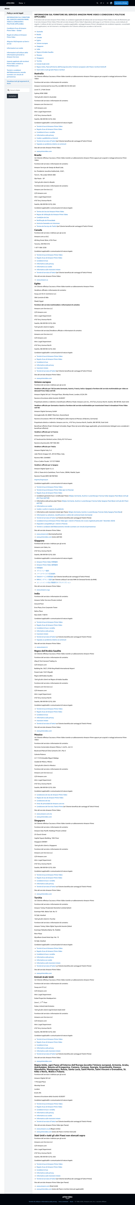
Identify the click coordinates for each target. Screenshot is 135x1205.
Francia (101, 496)
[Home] (10, 3)
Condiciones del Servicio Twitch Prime (50, 806)
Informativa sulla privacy (45, 135)
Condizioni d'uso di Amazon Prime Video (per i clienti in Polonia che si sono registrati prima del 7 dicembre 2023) (76, 521)
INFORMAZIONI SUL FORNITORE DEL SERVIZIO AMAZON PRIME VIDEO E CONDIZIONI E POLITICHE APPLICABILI (18, 20)
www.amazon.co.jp (43, 590)
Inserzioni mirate (42, 368)
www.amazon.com (43, 1186)
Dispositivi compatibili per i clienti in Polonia (52, 524)
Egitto (39, 40)
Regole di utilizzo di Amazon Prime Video (17, 36)
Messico (39, 55)
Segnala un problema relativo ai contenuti (51, 144)
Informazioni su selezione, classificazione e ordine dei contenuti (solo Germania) (64, 515)
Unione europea (42, 43)
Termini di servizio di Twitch (46, 141)
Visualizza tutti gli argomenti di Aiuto (18, 82)
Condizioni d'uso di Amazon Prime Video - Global (16, 29)
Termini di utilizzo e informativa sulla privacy (43, 1201)
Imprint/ (41, 480)
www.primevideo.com (44, 151)
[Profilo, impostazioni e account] (111, 3)
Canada (39, 37)
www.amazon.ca (42, 280)
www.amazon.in (42, 647)
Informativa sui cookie (44, 267)
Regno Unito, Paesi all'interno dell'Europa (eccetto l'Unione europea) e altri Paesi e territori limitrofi (71, 67)
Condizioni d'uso (42, 261)
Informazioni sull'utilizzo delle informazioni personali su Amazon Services (17, 55)
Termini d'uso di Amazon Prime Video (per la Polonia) (55, 490)
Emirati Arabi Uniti (43, 64)
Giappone (40, 46)
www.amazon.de (42, 534)
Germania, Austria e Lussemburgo (86, 496)
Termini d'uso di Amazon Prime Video (50, 126)
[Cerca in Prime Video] (97, 3)
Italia (106, 496)
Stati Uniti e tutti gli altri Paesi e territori (51, 70)
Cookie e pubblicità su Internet (47, 138)
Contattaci (12, 96)
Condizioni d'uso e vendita (46, 132)
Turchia (39, 61)
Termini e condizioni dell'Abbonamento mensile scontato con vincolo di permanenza (16, 73)
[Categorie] (107, 3)
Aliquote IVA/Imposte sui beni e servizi (18, 42)
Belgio (71, 496)
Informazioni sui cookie (15, 48)
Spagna (111, 496)
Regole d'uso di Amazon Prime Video (49, 129)
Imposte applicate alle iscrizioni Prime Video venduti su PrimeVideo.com (18, 63)
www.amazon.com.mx (44, 814)
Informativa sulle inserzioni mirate (48, 269)
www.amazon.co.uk (43, 1129)
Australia (40, 32)
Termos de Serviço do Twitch (47, 226)
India (38, 49)
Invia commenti (63, 1201)
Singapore (40, 58)
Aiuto (71, 1201)
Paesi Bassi (118, 496)
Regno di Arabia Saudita (45, 52)
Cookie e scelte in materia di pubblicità (50, 509)
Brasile (39, 34)
